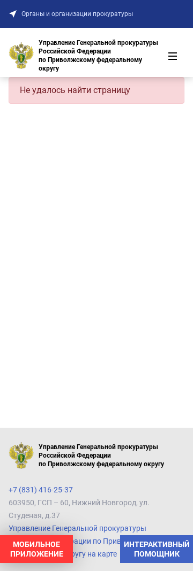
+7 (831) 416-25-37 (41, 489)
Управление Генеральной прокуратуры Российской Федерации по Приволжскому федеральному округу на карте (83, 541)
